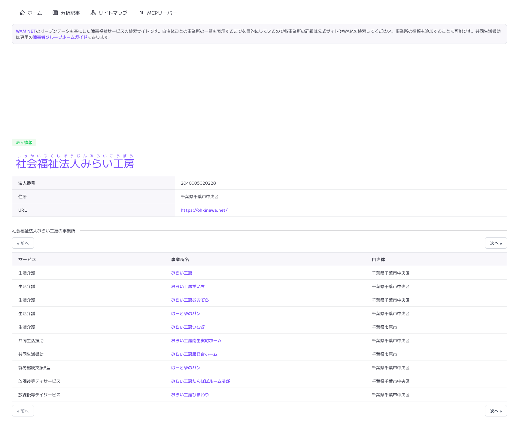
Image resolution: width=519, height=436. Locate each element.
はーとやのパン (186, 313)
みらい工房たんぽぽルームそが (200, 381)
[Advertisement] (259, 89)
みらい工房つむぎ (188, 327)
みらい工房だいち (188, 286)
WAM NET (26, 31)
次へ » (496, 243)
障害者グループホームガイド (60, 37)
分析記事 (70, 12)
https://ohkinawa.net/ (204, 210)
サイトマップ (113, 12)
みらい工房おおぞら (190, 300)
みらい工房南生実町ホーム (196, 340)
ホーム (35, 12)
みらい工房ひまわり (190, 394)
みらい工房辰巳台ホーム (194, 354)
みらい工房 (181, 273)
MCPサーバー (162, 12)
